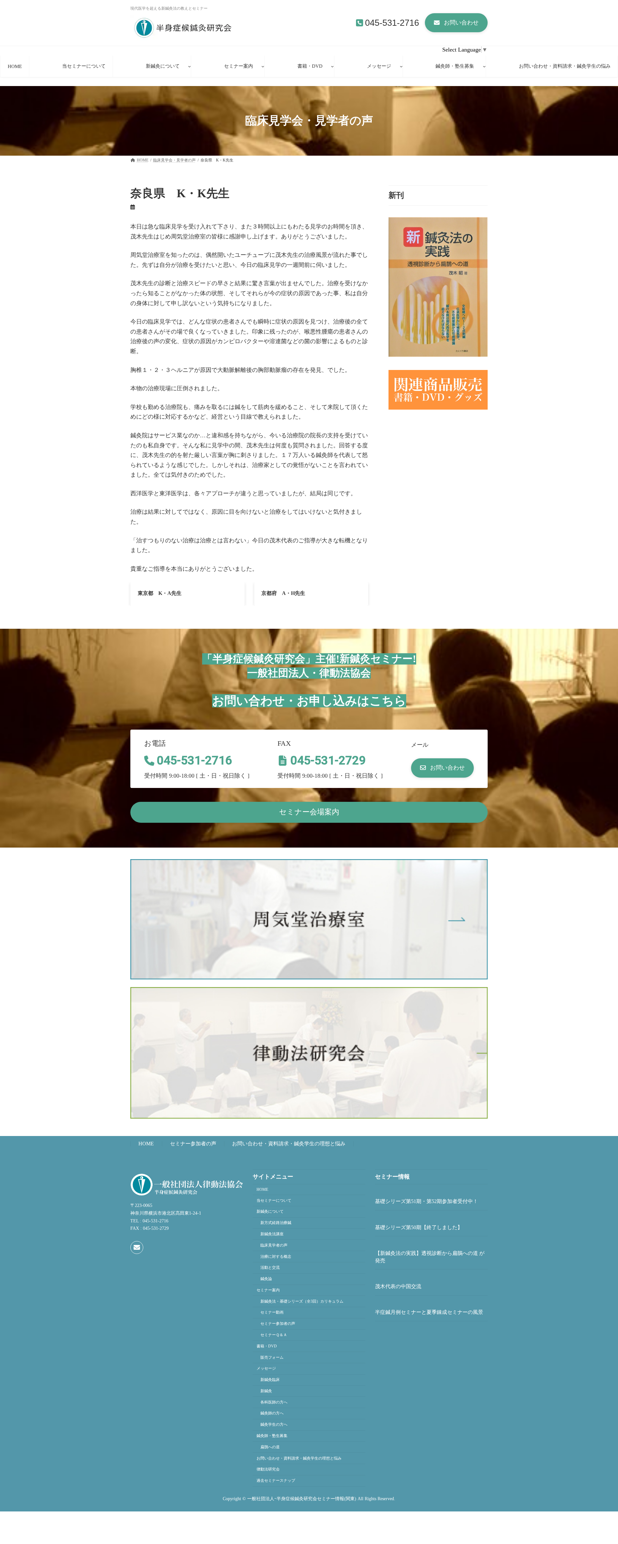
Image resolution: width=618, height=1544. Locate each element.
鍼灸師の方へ (272, 1413)
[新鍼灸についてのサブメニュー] (189, 66)
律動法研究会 (268, 1469)
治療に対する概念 (275, 1256)
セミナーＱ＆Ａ (273, 1335)
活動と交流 (270, 1267)
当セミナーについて (274, 1200)
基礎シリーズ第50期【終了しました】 (419, 1227)
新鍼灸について (270, 1211)
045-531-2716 (392, 23)
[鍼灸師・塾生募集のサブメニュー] (484, 66)
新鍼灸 (266, 1391)
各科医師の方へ (273, 1402)
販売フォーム (272, 1357)
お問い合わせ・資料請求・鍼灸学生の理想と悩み (288, 1144)
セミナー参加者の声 (193, 1144)
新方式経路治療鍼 (275, 1222)
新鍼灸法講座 (272, 1234)
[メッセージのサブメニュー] (401, 66)
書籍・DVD (267, 1346)
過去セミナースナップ (276, 1480)
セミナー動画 (272, 1312)
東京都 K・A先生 (160, 593)
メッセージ (266, 1368)
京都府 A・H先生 (283, 593)
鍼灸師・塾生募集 (272, 1435)
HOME (146, 1144)
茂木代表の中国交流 (398, 1286)
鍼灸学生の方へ (273, 1424)
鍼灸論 (266, 1279)
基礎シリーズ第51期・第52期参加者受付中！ (426, 1201)
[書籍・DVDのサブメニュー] (332, 66)
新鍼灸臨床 (270, 1379)
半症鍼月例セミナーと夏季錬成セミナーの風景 (429, 1312)
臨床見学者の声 (273, 1245)
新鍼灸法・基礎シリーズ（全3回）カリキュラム (301, 1301)
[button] (456, 22)
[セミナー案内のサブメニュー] (262, 66)
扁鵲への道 (270, 1447)
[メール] (136, 1247)
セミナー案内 (268, 1290)
